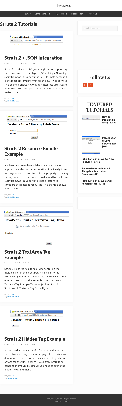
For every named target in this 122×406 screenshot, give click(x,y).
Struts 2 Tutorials (13, 101)
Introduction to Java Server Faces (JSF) (109, 142)
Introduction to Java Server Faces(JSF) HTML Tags (97, 182)
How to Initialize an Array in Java (109, 119)
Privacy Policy (57, 401)
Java (12, 98)
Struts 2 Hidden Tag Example (34, 339)
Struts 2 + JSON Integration (33, 57)
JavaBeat (64, 5)
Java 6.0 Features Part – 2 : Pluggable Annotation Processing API (96, 171)
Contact (66, 401)
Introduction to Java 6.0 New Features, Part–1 (98, 160)
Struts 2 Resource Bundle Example (31, 151)
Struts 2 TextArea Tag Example (27, 254)
